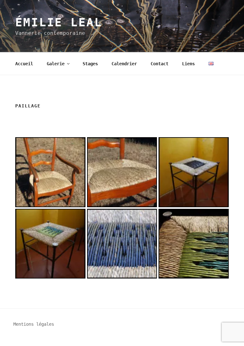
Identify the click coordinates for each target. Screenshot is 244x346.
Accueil (24, 63)
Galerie (55, 63)
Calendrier (124, 63)
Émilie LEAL (58, 22)
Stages (90, 63)
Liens (188, 63)
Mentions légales (33, 324)
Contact (159, 63)
